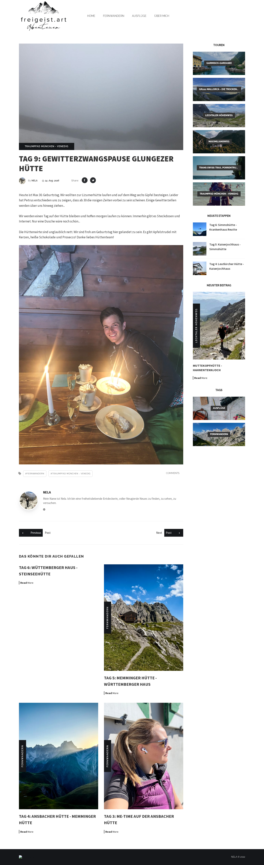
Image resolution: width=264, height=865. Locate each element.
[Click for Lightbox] (101, 354)
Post (41, 533)
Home (91, 15)
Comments (172, 473)
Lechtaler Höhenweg (196, 325)
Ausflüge (139, 15)
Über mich (161, 15)
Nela (34, 180)
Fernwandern (113, 15)
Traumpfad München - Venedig (46, 146)
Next (164, 533)
